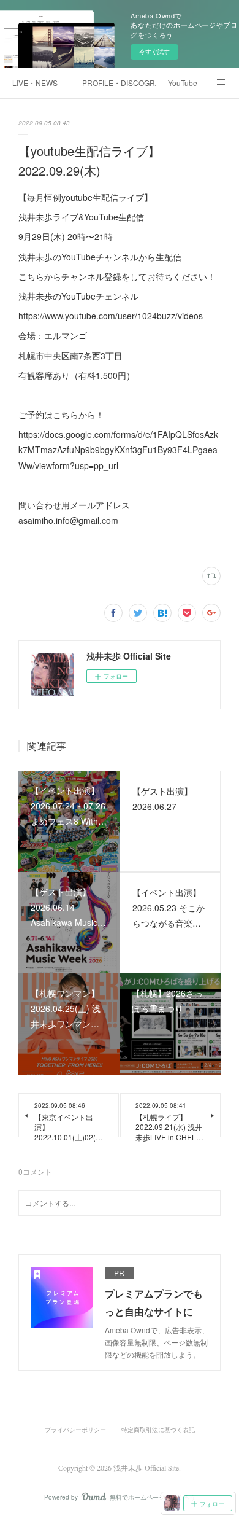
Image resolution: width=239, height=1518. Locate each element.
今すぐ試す (154, 51)
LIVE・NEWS (35, 82)
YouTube (182, 82)
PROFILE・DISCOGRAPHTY (119, 82)
